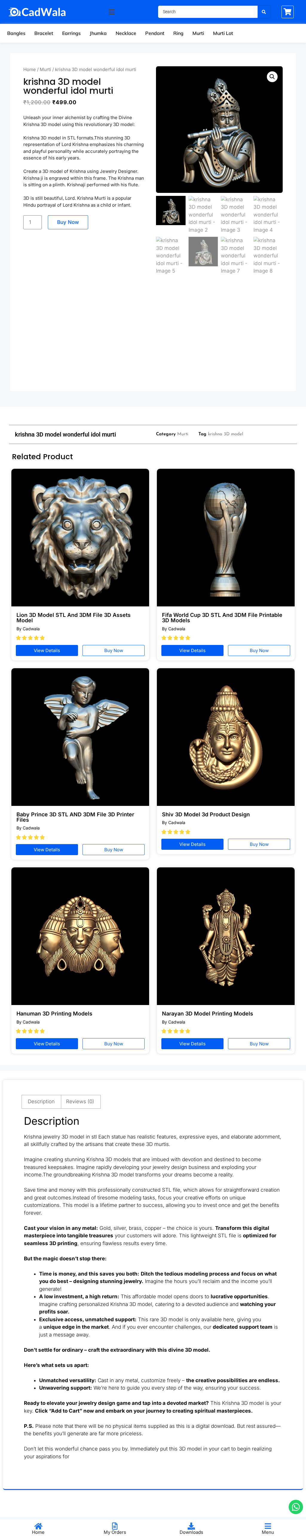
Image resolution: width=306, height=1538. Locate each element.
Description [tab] (41, 1101)
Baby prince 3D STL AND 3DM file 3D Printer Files (75, 817)
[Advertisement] (153, 336)
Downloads (191, 1532)
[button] (111, 11)
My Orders (115, 1532)
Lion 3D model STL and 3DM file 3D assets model (73, 617)
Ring (178, 33)
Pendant (154, 33)
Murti (198, 33)
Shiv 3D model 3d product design (206, 814)
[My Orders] (114, 1526)
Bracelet (43, 33)
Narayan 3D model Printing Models (207, 1013)
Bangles (16, 33)
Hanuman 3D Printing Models (54, 1013)
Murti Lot (223, 33)
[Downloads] (191, 1526)
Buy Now (68, 222)
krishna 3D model (225, 434)
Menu (268, 1532)
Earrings (71, 33)
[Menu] (267, 1526)
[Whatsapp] (296, 1507)
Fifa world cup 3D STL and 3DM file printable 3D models (222, 617)
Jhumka (98, 33)
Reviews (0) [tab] (80, 1101)
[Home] (38, 1526)
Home (29, 69)
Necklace (126, 33)
